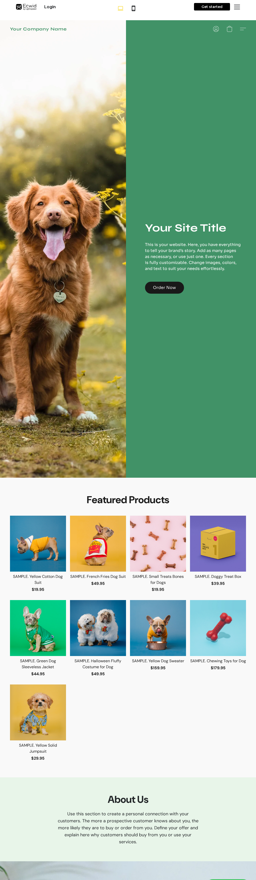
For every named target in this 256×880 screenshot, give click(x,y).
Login (50, 6)
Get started (212, 6)
